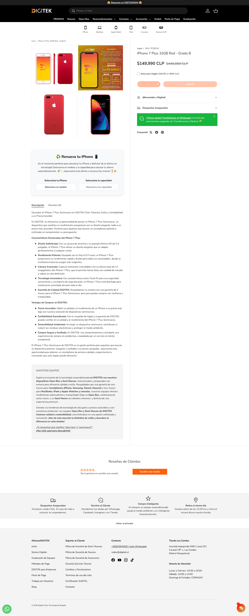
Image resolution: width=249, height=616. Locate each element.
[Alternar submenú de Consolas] (131, 19)
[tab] (38, 205)
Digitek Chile (43, 605)
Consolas (124, 19)
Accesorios (141, 19)
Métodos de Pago (41, 563)
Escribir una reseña (150, 471)
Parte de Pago (172, 19)
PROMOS (59, 19)
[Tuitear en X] (151, 132)
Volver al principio (124, 523)
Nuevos (71, 19)
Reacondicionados (102, 19)
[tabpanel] (77, 284)
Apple (139, 48)
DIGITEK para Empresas (44, 569)
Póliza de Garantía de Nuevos (80, 552)
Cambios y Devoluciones (78, 569)
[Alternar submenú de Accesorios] (149, 19)
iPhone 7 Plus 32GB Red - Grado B (52, 41)
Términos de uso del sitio (78, 575)
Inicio (34, 41)
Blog (34, 586)
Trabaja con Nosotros (42, 581)
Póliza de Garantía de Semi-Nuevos (83, 546)
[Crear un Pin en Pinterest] (162, 132)
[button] (216, 11)
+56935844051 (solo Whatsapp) (129, 546)
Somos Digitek (39, 552)
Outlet (157, 19)
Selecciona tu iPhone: (56, 180)
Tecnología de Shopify (57, 605)
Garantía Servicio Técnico (78, 563)
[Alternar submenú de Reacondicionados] (114, 19)
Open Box (84, 19)
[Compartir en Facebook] (157, 132)
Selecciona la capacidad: (99, 180)
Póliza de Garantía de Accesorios (82, 558)
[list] (78, 92)
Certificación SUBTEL (76, 581)
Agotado (190, 84)
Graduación (189, 19)
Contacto (70, 586)
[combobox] (128, 11)
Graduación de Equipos (43, 558)
